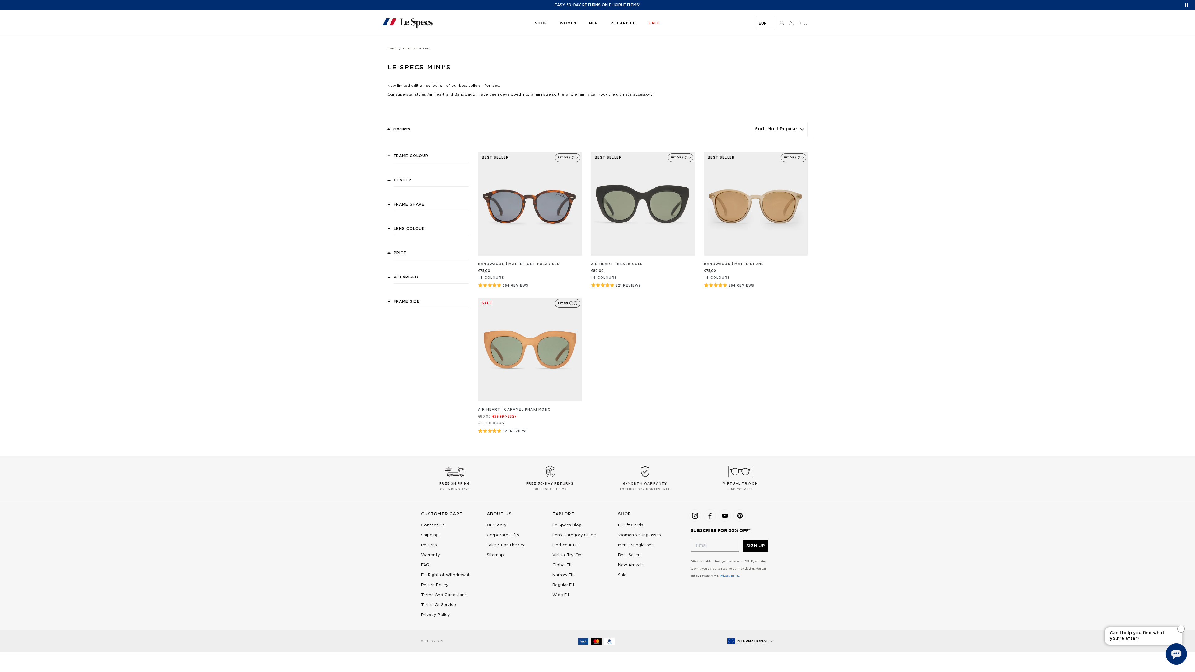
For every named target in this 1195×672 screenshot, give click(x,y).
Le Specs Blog (567, 525)
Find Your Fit (565, 545)
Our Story (497, 525)
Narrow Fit (563, 575)
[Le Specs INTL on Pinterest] (739, 515)
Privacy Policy (435, 615)
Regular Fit (563, 585)
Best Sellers (630, 555)
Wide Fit (560, 595)
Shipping (430, 535)
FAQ (425, 565)
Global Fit (562, 565)
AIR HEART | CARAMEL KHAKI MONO (514, 409)
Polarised (623, 23)
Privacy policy (729, 576)
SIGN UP (755, 545)
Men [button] (593, 23)
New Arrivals (631, 565)
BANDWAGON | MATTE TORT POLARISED (519, 264)
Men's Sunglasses (636, 545)
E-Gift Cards (630, 525)
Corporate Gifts (503, 535)
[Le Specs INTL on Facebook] (710, 515)
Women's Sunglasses (639, 535)
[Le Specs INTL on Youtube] (725, 515)
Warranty (430, 555)
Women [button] (568, 23)
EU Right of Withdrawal (445, 575)
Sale (622, 575)
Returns (429, 545)
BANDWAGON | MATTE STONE (734, 264)
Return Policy (434, 585)
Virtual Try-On (566, 555)
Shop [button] (541, 23)
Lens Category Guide (574, 535)
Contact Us (433, 525)
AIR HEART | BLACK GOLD (617, 264)
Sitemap (495, 555)
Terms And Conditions (444, 595)
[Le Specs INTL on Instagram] (695, 515)
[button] (782, 23)
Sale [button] (654, 23)
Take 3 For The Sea (506, 545)
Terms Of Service (438, 605)
